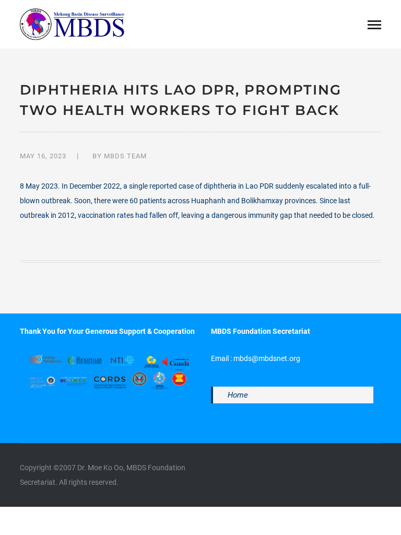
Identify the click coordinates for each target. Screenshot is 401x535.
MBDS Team (125, 156)
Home (238, 395)
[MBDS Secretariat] (72, 23)
